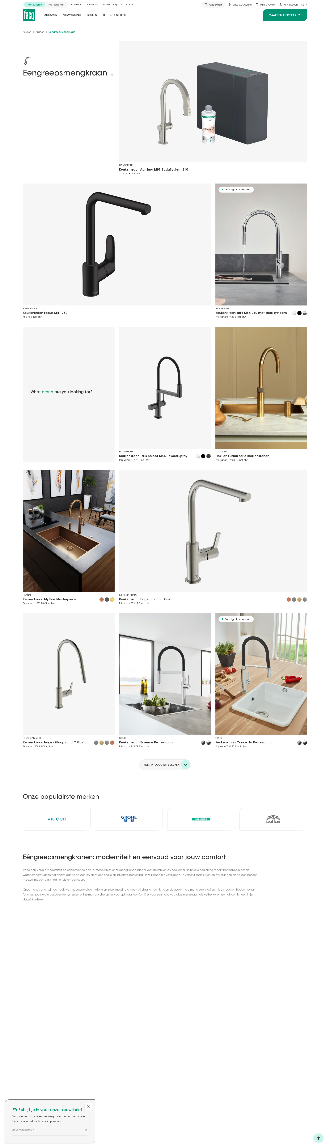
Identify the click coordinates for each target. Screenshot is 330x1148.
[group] (45, 5)
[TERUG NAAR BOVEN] (318, 1138)
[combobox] (304, 5)
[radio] (34, 4)
